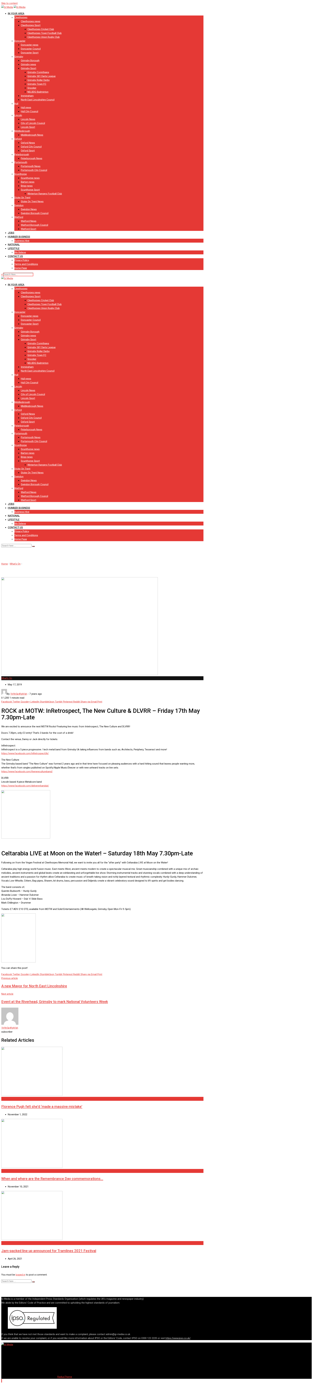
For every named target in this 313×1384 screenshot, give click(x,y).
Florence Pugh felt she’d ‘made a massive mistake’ (41, 1107)
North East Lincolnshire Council (37, 99)
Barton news (27, 181)
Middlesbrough (22, 131)
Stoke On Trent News (32, 201)
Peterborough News (31, 158)
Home (4, 563)
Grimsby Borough (30, 60)
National (14, 244)
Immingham (27, 95)
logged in (20, 1274)
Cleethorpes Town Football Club (44, 33)
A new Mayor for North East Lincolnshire (34, 986)
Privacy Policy (21, 260)
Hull (16, 103)
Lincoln (18, 115)
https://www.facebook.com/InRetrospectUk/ (25, 753)
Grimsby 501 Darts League (41, 76)
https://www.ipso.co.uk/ (178, 1338)
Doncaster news (29, 44)
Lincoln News (28, 119)
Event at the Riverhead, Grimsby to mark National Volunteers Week (54, 1002)
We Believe (20, 252)
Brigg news (27, 185)
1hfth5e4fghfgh (9, 1027)
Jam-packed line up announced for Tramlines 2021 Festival (48, 1251)
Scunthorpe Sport (30, 189)
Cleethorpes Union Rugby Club (43, 37)
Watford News (28, 221)
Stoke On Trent (22, 197)
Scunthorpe (20, 174)
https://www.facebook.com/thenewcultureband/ (27, 771)
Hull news (26, 107)
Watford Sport (28, 228)
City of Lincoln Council (33, 123)
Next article (7, 993)
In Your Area (16, 13)
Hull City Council (29, 111)
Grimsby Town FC (36, 84)
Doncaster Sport (29, 52)
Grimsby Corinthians (38, 72)
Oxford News (28, 142)
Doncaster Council (31, 48)
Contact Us (15, 256)
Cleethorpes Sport (30, 25)
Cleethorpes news (30, 21)
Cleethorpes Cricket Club (40, 29)
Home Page (20, 268)
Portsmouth (20, 162)
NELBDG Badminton (37, 91)
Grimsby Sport (28, 68)
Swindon (18, 205)
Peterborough (21, 154)
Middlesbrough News (32, 134)
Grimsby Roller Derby (38, 80)
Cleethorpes (20, 17)
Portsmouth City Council (34, 170)
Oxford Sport (28, 150)
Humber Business (19, 236)
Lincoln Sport (28, 127)
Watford (18, 217)
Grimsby (18, 56)
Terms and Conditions (26, 264)
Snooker (31, 87)
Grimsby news (28, 64)
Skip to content (9, 3)
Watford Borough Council (34, 225)
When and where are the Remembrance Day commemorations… (52, 1179)
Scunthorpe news (30, 178)
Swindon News (29, 209)
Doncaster (19, 40)
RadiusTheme (64, 1376)
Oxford (18, 138)
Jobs (11, 232)
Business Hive (21, 240)
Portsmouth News (30, 166)
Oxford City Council (31, 146)
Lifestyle (13, 248)
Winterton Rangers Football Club (44, 193)
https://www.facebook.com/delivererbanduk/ (25, 785)
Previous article (9, 978)
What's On (15, 563)
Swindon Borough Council (34, 213)
